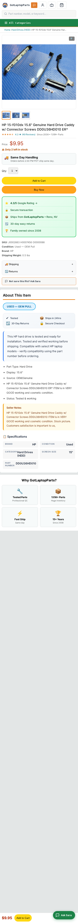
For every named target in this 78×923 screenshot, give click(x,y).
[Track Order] (52, 5)
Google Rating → (23, 203)
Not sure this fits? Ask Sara (24, 281)
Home (7, 29)
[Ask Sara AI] (34, 5)
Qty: (4, 170)
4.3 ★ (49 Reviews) (25, 134)
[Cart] (61, 5)
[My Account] (42, 5)
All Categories (20, 23)
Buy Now (39, 189)
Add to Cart (39, 180)
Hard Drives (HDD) (21, 29)
